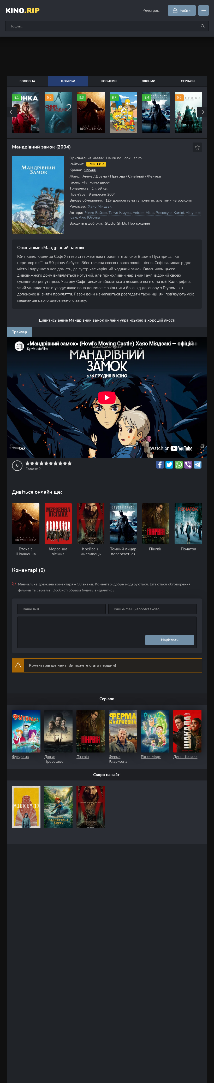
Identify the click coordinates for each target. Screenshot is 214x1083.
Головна (27, 81)
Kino (22, 10)
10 (69, 463)
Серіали (188, 81)
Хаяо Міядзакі (100, 206)
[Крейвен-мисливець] (90, 807)
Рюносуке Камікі (170, 212)
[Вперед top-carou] (202, 112)
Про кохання (139, 223)
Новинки (109, 81)
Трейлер (19, 331)
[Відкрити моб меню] (203, 10)
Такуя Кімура (120, 212)
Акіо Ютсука (89, 217)
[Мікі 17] (26, 807)
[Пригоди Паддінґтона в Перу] (58, 807)
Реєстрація (152, 10)
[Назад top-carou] (12, 112)
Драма (101, 176)
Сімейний (136, 176)
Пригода (117, 176)
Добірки (68, 81)
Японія (90, 170)
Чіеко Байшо (96, 212)
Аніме (87, 176)
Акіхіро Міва (143, 212)
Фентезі (154, 176)
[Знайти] (203, 26)
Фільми (148, 81)
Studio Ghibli (115, 223)
